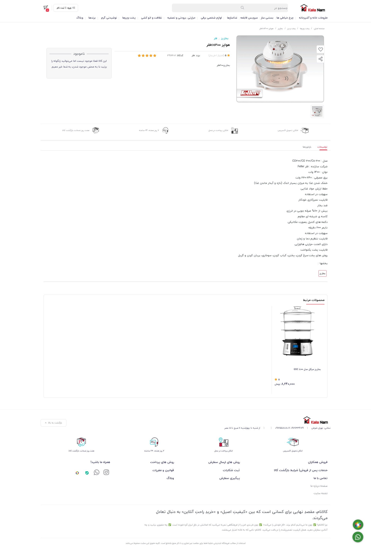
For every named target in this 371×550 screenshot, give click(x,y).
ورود (69, 8)
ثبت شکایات (231, 470)
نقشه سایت (321, 493)
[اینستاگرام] (106, 472)
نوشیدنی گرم (109, 17)
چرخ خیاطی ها (285, 17)
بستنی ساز (267, 17)
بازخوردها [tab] (307, 147)
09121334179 (297, 428)
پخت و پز (291, 28)
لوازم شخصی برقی (211, 17)
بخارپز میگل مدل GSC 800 (307, 369)
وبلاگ (79, 17)
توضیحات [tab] (322, 147)
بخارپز (280, 28)
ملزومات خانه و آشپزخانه (313, 17)
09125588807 (282, 428)
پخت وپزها (129, 17)
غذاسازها (232, 17)
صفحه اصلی (319, 28)
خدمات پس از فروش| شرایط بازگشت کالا (301, 470)
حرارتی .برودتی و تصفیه (181, 17)
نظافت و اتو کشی (151, 17)
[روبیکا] (77, 472)
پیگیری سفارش (229, 478)
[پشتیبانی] (96, 472)
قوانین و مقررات (163, 470)
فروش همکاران (318, 462)
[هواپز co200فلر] (277, 420)
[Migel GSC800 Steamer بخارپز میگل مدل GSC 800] (298, 331)
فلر (215, 38)
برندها (92, 17)
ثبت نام (61, 8)
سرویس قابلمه (249, 17)
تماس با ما (321, 478)
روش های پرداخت (162, 462)
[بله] (87, 472)
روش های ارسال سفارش (224, 462)
